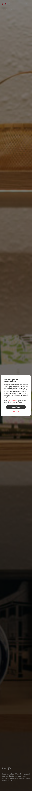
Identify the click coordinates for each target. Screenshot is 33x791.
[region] (16, 395)
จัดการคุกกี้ (16, 411)
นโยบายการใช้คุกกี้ (13, 400)
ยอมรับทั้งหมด (16, 407)
